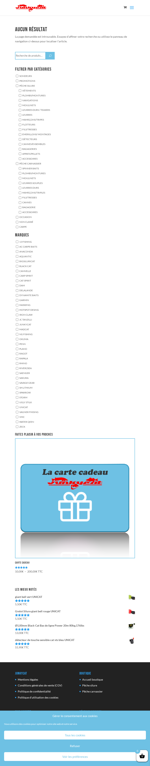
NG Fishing (26, 334)
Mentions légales (28, 679)
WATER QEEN (26, 421)
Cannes (26, 202)
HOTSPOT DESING (29, 309)
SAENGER (24, 373)
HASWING (24, 305)
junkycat (25, 324)
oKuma (23, 339)
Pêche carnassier (30, 163)
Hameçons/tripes (33, 119)
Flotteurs (28, 124)
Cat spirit (25, 280)
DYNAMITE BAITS (28, 295)
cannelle (25, 271)
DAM (22, 285)
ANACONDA (26, 251)
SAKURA (24, 377)
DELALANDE (26, 290)
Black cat (25, 266)
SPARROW (25, 392)
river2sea (25, 368)
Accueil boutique (92, 679)
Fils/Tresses (29, 129)
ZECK (22, 426)
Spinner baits (30, 168)
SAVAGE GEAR (27, 382)
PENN (22, 344)
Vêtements (29, 90)
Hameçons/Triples (33, 192)
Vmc (22, 416)
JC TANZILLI (25, 319)
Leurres (27, 115)
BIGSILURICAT (27, 261)
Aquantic (25, 256)
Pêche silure (27, 85)
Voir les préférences (75, 756)
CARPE (23, 226)
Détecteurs (29, 139)
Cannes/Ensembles (33, 144)
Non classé (26, 221)
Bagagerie (29, 207)
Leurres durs (30, 187)
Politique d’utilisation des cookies (38, 697)
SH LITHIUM (25, 387)
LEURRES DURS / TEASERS (36, 110)
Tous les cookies (75, 735)
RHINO (23, 363)
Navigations (30, 100)
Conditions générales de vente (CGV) (40, 685)
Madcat (24, 329)
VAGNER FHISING (28, 412)
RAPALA (23, 358)
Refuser (75, 746)
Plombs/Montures (34, 95)
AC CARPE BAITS (28, 246)
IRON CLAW (25, 314)
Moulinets (29, 105)
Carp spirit (26, 275)
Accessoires (30, 158)
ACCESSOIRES (30, 212)
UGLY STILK (25, 402)
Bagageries (29, 148)
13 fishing (25, 241)
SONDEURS (25, 76)
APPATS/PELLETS (31, 153)
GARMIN (24, 300)
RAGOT (23, 353)
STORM (23, 397)
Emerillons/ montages (36, 134)
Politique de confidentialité (34, 691)
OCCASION (25, 217)
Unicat (23, 407)
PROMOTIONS (27, 80)
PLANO (23, 348)
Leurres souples (32, 183)
